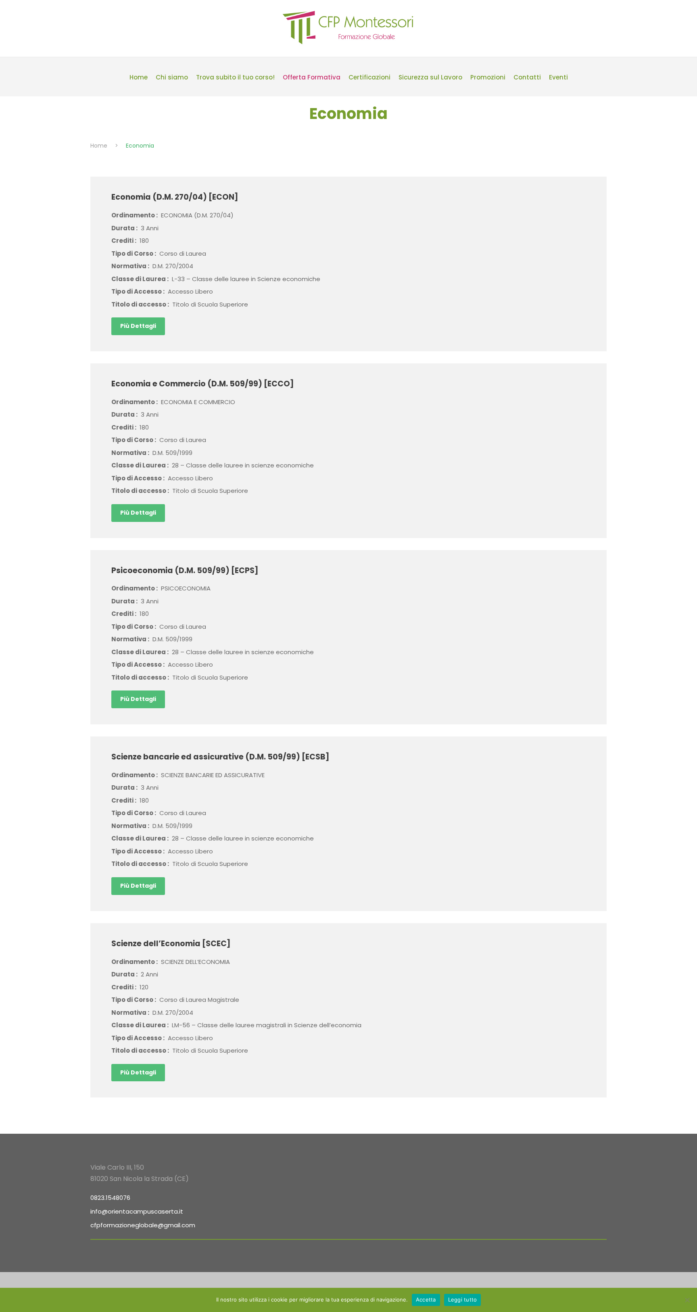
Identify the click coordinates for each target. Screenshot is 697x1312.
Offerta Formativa (311, 77)
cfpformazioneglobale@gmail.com (142, 1225)
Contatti (527, 77)
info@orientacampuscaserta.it (136, 1211)
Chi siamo (172, 77)
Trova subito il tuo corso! (235, 77)
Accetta (426, 1299)
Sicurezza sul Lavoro (430, 77)
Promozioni (487, 77)
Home (138, 77)
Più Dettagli (138, 326)
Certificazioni (369, 77)
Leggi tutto (462, 1299)
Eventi (558, 77)
